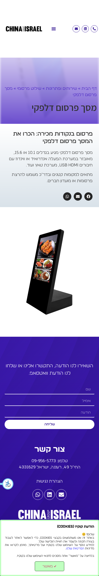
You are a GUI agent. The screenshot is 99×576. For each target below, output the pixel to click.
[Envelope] (76, 28)
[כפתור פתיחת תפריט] (53, 26)
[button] (7, 484)
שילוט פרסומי (29, 89)
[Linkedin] (85, 28)
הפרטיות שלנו (75, 548)
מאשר (49, 566)
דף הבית (89, 89)
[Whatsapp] (37, 494)
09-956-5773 (44, 461)
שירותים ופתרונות (61, 89)
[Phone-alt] (94, 28)
